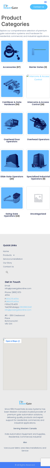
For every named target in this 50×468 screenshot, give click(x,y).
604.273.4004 (12, 298)
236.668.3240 (25, 307)
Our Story (7, 262)
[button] (45, 2)
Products (7, 255)
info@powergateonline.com (18, 310)
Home (6, 251)
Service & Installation (13, 259)
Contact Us (8, 266)
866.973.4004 (12, 301)
